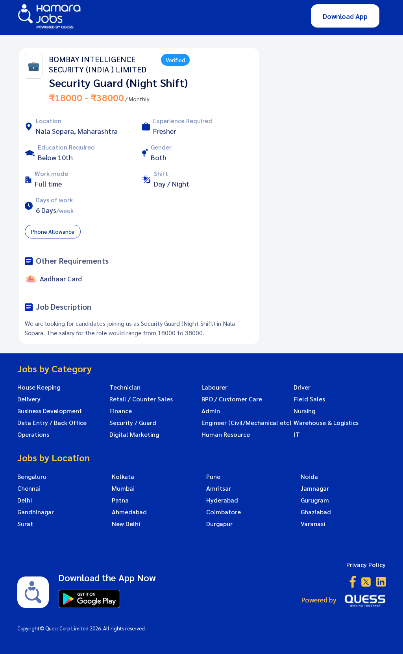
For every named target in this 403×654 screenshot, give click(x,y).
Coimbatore (223, 512)
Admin (211, 411)
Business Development (49, 411)
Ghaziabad (316, 512)
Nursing (304, 411)
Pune (213, 476)
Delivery (29, 399)
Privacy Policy (366, 564)
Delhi (24, 500)
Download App (345, 15)
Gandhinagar (35, 512)
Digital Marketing (134, 434)
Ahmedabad (129, 512)
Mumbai (123, 488)
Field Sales (309, 399)
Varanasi (313, 524)
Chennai (29, 488)
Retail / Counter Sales (141, 399)
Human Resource (226, 434)
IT (297, 434)
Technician (124, 387)
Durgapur (219, 524)
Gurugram (315, 500)
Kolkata (123, 476)
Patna (120, 500)
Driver (302, 387)
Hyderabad (222, 500)
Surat (25, 524)
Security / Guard (132, 423)
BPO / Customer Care (232, 399)
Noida (309, 476)
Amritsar (218, 488)
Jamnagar (315, 488)
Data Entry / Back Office (52, 423)
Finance (120, 411)
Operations (33, 434)
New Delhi (126, 524)
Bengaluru (31, 476)
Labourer (214, 387)
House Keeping (38, 387)
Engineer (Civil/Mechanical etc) (246, 423)
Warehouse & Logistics (326, 423)
